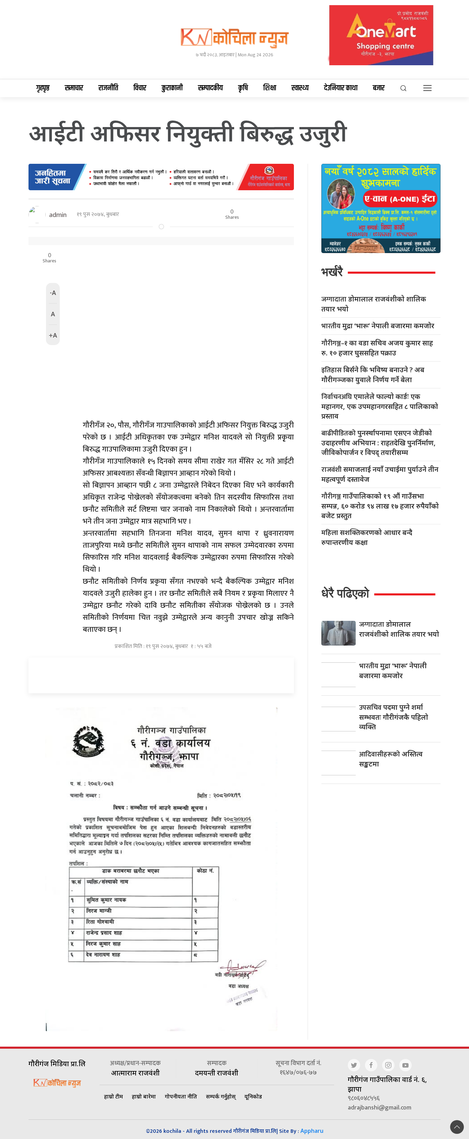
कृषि (243, 88)
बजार (379, 88)
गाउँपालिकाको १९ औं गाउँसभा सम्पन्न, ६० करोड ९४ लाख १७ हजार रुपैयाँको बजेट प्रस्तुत (380, 505)
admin (58, 214)
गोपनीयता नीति (181, 1096)
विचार (140, 88)
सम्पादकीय (210, 88)
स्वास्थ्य (300, 88)
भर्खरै (332, 271)
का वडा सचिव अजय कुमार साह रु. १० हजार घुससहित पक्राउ (377, 347)
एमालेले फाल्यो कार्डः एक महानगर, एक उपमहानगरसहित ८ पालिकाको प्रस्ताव (379, 406)
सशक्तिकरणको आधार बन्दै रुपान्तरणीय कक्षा (366, 537)
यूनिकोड (253, 1096)
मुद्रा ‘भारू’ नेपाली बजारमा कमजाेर (377, 326)
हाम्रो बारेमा (144, 1096)
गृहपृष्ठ (42, 88)
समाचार (74, 88)
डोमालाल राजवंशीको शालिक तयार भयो (373, 304)
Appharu (311, 1131)
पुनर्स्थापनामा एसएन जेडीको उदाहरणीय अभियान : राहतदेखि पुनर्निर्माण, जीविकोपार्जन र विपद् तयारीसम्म (378, 442)
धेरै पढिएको (345, 593)
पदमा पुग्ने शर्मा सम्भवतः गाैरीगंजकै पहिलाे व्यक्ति (393, 717)
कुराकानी (172, 88)
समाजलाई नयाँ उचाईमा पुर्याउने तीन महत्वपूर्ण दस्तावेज (379, 474)
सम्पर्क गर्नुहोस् (221, 1096)
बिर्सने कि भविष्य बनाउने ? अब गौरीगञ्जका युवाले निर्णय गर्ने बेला (372, 374)
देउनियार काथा (340, 88)
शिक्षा (269, 88)
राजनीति (108, 88)
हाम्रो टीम (113, 1096)
